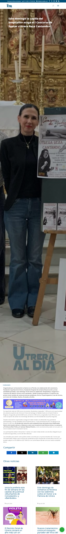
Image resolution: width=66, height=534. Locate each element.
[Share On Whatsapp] (43, 452)
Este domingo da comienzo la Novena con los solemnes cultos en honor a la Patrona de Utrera (48, 485)
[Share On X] (22, 452)
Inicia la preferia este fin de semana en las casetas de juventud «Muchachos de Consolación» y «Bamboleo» (15, 485)
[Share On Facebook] (11, 452)
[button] (62, 529)
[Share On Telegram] (54, 452)
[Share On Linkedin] (32, 452)
